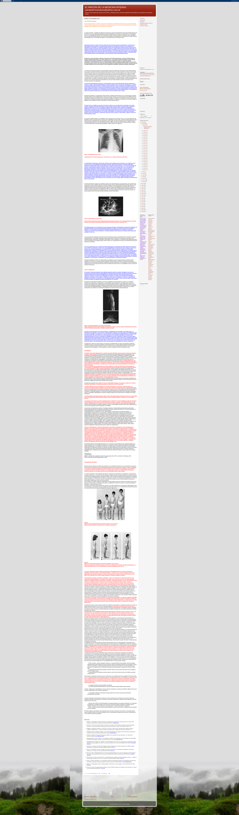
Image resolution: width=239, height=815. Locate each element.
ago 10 (144, 155)
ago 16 (144, 145)
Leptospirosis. (143, 20)
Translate (149, 117)
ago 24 (144, 132)
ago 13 (144, 150)
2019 (142, 193)
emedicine (150, 237)
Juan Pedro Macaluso (145, 88)
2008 (142, 211)
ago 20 (144, 138)
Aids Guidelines (151, 218)
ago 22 (144, 135)
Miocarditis (142, 21)
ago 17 (144, 143)
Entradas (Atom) (93, 799)
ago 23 (144, 133)
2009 (142, 209)
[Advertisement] (110, 785)
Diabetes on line (151, 236)
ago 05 (144, 163)
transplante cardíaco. (144, 25)
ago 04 (144, 164)
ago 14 (144, 148)
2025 (142, 183)
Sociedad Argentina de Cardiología (150, 271)
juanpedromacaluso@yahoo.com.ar (147, 69)
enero (143, 181)
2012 (142, 204)
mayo (143, 175)
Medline (149, 250)
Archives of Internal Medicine (150, 228)
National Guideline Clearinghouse (151, 256)
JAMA (149, 243)
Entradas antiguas (132, 796)
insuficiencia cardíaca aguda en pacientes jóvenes (146, 24)
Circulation (150, 232)
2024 (142, 185)
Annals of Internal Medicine (150, 224)
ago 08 (144, 158)
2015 (142, 200)
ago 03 (144, 166)
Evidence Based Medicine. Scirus (151, 239)
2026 (142, 122)
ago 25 (144, 130)
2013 (142, 203)
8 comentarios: (104, 773)
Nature (149, 258)
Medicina (150, 249)
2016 (142, 198)
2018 (142, 195)
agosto (143, 123)
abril (143, 176)
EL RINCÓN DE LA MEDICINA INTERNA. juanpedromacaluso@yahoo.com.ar (106, 8)
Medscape (150, 251)
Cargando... (142, 285)
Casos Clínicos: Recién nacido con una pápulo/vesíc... (147, 127)
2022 (142, 188)
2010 (142, 208)
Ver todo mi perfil (143, 90)
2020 (142, 191)
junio (143, 173)
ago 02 (144, 168)
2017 (142, 196)
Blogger (128, 804)
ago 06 (144, 161)
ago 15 (144, 146)
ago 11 (144, 153)
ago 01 (144, 169)
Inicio (112, 796)
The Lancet (150, 274)
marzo (143, 178)
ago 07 (144, 159)
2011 (142, 206)
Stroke (149, 273)
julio (143, 171)
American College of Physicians (150, 221)
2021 (142, 190)
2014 (142, 201)
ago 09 (144, 156)
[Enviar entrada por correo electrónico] (109, 773)
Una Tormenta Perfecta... (90, 21)
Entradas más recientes (90, 796)
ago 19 (144, 140)
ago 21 (144, 137)
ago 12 (144, 151)
